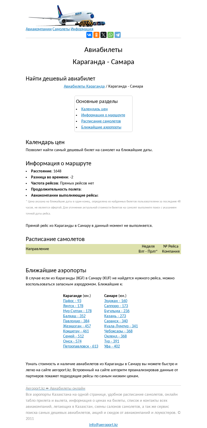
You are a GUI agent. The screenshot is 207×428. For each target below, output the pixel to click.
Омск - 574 (72, 341)
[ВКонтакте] (89, 35)
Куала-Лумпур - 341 (121, 326)
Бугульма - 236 (117, 311)
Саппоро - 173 (116, 306)
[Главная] (65, 13)
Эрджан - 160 (115, 301)
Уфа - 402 (112, 346)
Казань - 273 (115, 316)
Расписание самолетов (101, 121)
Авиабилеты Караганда (84, 87)
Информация (82, 29)
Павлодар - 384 (76, 321)
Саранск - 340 (116, 321)
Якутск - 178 (73, 306)
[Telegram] (118, 35)
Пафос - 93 (72, 301)
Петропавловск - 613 (80, 346)
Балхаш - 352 (74, 316)
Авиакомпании (39, 29)
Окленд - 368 (115, 336)
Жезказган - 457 (77, 326)
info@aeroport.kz (103, 425)
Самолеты (61, 29)
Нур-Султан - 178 (77, 311)
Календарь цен (94, 109)
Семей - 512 (73, 336)
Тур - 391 (111, 341)
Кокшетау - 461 (76, 331)
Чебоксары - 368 (118, 331)
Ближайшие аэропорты (101, 127)
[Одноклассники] (96, 35)
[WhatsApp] (111, 35)
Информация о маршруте (103, 115)
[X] (103, 35)
